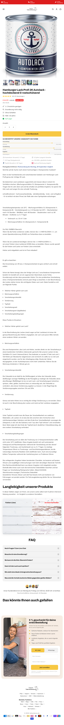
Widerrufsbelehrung (38, 696)
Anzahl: (5, 123)
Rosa (40, 701)
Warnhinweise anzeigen (11, 472)
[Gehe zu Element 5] (29, 83)
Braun (21, 704)
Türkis (31, 704)
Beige (27, 701)
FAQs (21, 693)
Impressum (40, 693)
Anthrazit (30, 706)
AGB (30, 696)
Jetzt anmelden (45, 667)
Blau (42, 704)
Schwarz (37, 706)
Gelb (32, 701)
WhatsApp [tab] (51, 650)
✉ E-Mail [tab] (37, 650)
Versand (33, 693)
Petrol (36, 704)
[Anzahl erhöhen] (13, 127)
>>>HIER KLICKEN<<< (43, 242)
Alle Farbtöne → (32, 708)
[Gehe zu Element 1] (5, 83)
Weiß (22, 701)
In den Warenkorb (32, 134)
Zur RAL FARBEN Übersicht (12, 229)
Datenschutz (23, 696)
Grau (25, 706)
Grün (26, 704)
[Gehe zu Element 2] (11, 83)
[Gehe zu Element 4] (23, 83)
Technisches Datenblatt (29, 472)
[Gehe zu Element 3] (17, 83)
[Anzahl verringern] (5, 127)
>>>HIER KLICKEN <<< (46, 232)
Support (27, 693)
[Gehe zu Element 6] (35, 83)
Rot (36, 701)
